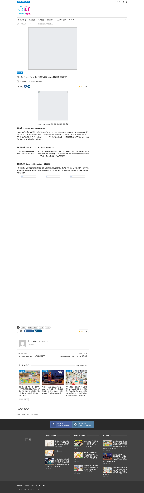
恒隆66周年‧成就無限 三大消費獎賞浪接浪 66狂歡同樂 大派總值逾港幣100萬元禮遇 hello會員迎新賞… (115, 471)
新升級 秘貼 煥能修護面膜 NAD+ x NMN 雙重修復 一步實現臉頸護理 (62, 442)
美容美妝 (32, 20)
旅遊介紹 (50, 20)
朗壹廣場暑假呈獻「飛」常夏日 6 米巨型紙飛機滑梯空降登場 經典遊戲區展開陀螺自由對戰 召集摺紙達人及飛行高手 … (115, 444)
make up (41, 327)
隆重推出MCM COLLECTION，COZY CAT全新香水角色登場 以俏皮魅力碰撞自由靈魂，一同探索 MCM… (115, 458)
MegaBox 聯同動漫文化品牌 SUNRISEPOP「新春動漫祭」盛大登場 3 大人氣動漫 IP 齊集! (86, 456)
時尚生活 (41, 20)
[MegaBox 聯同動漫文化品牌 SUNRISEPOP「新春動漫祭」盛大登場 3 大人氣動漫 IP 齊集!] (78, 455)
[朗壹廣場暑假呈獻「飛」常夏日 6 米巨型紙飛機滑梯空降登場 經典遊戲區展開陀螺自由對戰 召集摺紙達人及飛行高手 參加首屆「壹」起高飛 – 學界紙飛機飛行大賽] (29, 377)
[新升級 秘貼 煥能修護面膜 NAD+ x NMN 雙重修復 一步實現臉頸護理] (49, 443)
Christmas (23, 327)
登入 (25, 414)
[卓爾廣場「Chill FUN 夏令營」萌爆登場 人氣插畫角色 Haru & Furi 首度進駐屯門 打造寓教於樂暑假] (78, 468)
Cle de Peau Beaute (32, 327)
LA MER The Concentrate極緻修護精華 (32, 356)
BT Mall (71, 20)
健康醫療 (23, 20)
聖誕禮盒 (48, 327)
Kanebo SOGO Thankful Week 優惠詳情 (73, 356)
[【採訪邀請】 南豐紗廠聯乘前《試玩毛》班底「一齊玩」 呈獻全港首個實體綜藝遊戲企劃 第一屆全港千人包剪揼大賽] (49, 461)
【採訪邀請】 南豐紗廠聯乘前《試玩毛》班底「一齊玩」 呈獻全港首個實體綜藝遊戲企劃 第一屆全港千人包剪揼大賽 (57, 462)
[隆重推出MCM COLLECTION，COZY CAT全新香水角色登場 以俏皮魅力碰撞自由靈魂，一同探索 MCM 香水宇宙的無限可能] (53, 377)
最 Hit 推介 (62, 20)
